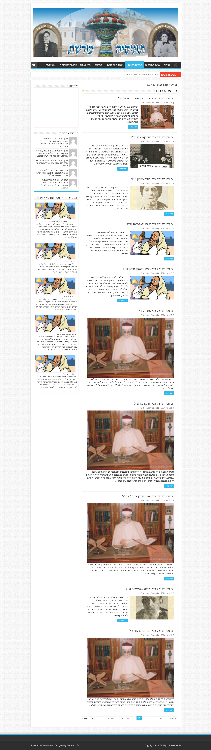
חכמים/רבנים (135, 65)
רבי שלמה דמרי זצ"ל (70, 374)
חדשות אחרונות (68, 65)
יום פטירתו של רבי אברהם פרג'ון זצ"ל (151, 630)
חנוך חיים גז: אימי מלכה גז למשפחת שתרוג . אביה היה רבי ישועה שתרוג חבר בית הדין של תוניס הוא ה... (53, 142)
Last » (111, 718)
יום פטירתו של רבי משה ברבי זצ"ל (144, 74)
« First (173, 718)
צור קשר (50, 65)
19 (150, 718)
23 (128, 718)
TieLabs (70, 745)
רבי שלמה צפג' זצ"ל (70, 262)
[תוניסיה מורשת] (105, 32)
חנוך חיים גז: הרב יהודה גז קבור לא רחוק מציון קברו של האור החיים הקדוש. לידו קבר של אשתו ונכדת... (52, 153)
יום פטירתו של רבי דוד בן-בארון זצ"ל (152, 137)
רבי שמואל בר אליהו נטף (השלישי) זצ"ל (63, 222)
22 (133, 718)
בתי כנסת (85, 65)
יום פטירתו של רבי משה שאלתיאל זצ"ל (150, 224)
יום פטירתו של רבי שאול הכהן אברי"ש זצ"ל (148, 496)
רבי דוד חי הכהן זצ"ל (69, 297)
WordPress (47, 745)
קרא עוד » (133, 127)
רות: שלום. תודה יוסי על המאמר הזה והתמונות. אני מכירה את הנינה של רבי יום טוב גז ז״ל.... (52, 173)
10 (160, 718)
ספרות (98, 65)
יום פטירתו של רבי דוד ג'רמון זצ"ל (154, 403)
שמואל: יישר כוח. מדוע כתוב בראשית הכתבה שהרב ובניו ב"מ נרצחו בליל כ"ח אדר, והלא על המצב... (53, 184)
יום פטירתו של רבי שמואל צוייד (155, 310)
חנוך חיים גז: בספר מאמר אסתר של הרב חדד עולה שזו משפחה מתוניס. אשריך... (52, 163)
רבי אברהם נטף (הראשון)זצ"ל (66, 334)
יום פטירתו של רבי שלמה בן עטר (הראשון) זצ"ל (145, 98)
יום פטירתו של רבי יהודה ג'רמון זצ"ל (152, 179)
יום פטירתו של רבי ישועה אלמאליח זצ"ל (150, 589)
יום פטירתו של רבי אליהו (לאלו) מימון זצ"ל (148, 269)
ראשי (175, 65)
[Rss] (78, 745)
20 (145, 718)
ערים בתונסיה (152, 65)
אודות (167, 65)
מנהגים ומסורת (115, 65)
